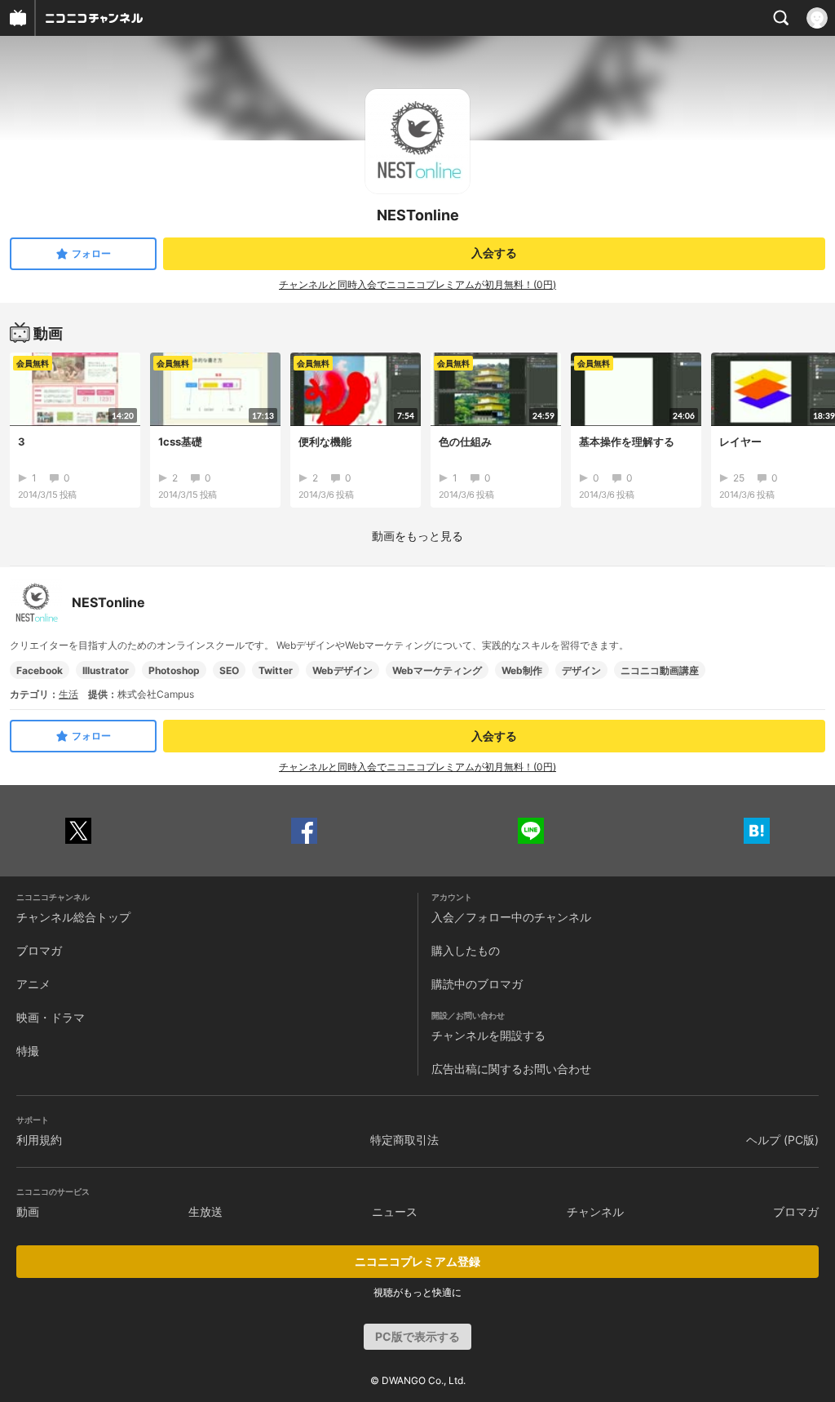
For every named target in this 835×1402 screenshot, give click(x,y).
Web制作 (521, 670)
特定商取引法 (404, 1140)
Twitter (275, 670)
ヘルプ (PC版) (782, 1140)
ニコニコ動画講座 (660, 670)
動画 (27, 1211)
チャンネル (595, 1211)
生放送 (205, 1211)
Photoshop (174, 670)
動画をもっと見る (417, 536)
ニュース (395, 1211)
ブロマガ (39, 950)
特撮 (27, 1051)
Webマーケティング (437, 670)
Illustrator (105, 670)
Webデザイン (342, 670)
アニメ (33, 984)
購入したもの (465, 950)
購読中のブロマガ (477, 984)
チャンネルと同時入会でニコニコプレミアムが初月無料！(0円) (417, 284)
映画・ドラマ (50, 1017)
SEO (229, 670)
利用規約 (39, 1140)
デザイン (581, 670)
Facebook (39, 670)
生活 (68, 694)
